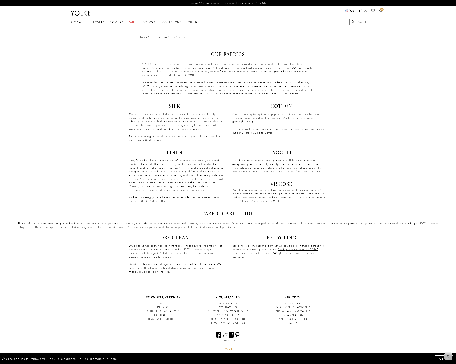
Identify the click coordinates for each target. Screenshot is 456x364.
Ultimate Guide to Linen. (153, 201)
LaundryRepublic (172, 268)
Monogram (228, 303)
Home (143, 37)
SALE (132, 22)
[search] (365, 22)
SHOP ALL (76, 22)
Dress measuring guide (228, 319)
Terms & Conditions (163, 319)
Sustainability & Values (293, 311)
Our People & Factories (293, 307)
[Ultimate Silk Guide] (138, 201)
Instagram (231, 335)
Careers (293, 323)
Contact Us (163, 315)
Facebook (218, 335)
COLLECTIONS (172, 22)
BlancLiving (150, 268)
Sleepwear (96, 22)
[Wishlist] (373, 11)
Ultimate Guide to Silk (147, 140)
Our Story (293, 303)
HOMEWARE (148, 22)
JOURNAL (193, 22)
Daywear (116, 22)
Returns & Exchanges (163, 311)
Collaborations (293, 315)
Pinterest (237, 335)
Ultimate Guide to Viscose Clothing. (262, 201)
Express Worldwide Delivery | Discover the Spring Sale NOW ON (228, 3)
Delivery (163, 307)
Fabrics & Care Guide (293, 319)
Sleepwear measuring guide (228, 323)
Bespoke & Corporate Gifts (228, 311)
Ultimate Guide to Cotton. (258, 132)
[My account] (365, 11)
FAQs (163, 303)
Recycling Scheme (228, 315)
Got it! (444, 358)
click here (110, 359)
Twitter (225, 335)
